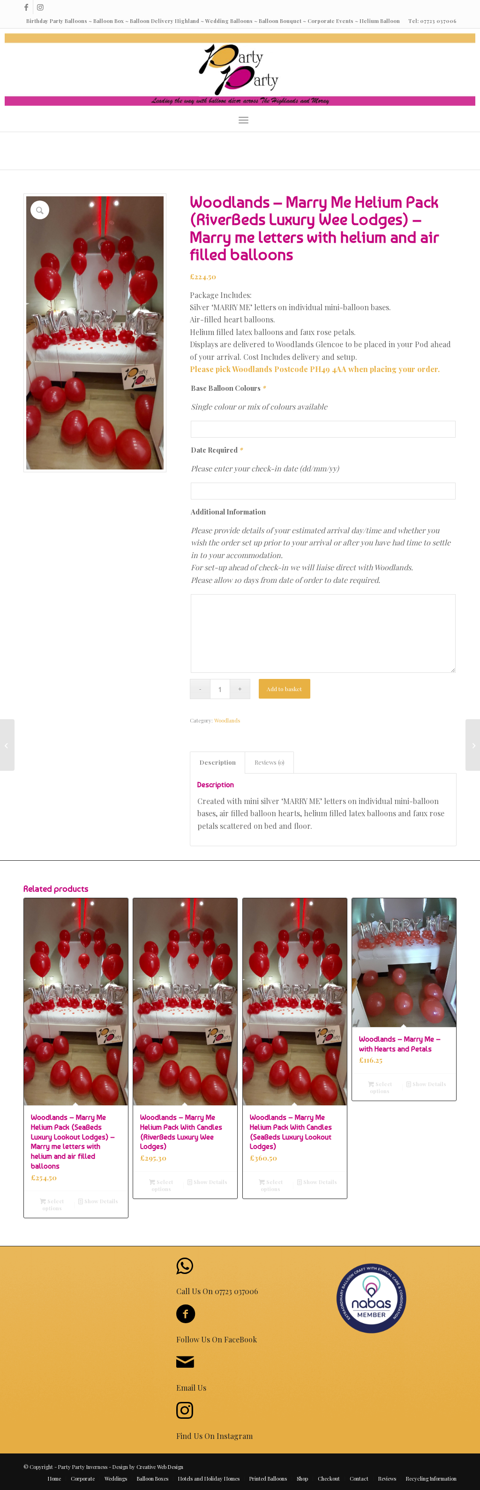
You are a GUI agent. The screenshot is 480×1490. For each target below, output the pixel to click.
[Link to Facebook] (26, 7)
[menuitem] (243, 120)
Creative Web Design (159, 1466)
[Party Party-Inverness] (240, 69)
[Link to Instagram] (40, 7)
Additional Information (228, 511)
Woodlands (227, 720)
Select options (53, 1205)
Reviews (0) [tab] (270, 762)
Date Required (216, 449)
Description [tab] (218, 762)
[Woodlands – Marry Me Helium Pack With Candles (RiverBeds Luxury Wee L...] (472, 745)
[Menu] (243, 120)
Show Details (100, 1201)
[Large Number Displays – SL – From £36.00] (7, 745)
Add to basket (284, 689)
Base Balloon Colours (228, 388)
